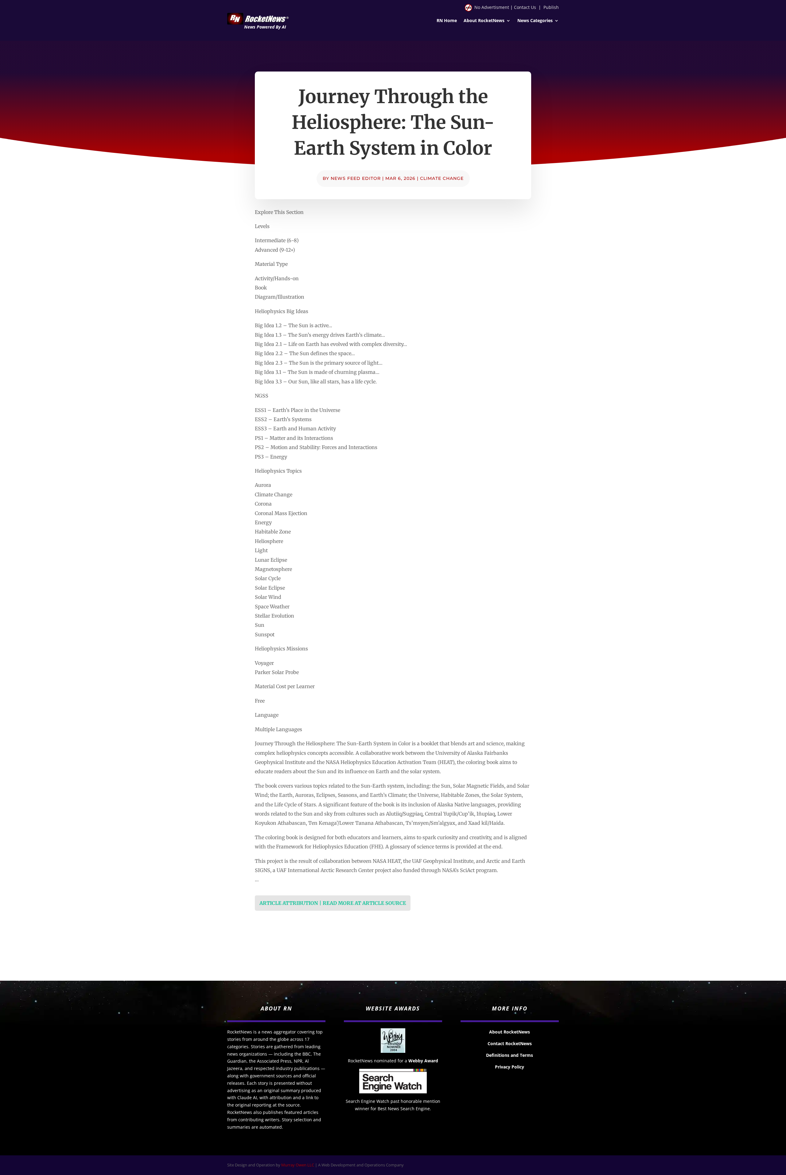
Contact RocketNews (510, 1043)
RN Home (447, 20)
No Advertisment (491, 7)
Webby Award (423, 1061)
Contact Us (525, 7)
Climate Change (442, 178)
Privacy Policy (509, 1067)
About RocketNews (484, 20)
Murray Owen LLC (297, 1165)
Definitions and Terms (509, 1055)
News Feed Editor (356, 178)
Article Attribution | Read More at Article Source (332, 903)
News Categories (535, 20)
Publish (551, 7)
